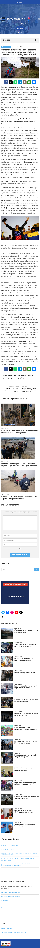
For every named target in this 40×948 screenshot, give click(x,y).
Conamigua (4, 900)
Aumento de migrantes (13, 375)
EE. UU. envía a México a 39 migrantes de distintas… (23, 659)
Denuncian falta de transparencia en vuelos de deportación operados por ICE (19, 498)
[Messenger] (34, 82)
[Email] (29, 82)
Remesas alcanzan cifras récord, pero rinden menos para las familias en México (17, 859)
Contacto (19, 2)
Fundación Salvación (7, 908)
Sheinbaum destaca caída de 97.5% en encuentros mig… (24, 811)
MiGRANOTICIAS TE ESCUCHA (9, 845)
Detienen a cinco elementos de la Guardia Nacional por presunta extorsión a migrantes (19, 854)
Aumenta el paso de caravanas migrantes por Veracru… (25, 645)
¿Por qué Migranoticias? (8, 849)
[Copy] (25, 82)
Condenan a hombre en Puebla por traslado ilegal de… (25, 770)
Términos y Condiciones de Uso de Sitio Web (13, 932)
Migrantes (24, 378)
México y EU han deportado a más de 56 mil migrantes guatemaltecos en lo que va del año (19, 465)
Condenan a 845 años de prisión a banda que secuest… (26, 700)
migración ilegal (14, 378)
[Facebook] (6, 82)
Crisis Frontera (27, 375)
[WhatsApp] (15, 82)
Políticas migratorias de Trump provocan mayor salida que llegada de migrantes (19, 432)
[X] (11, 82)
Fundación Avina (6, 904)
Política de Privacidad (7, 928)
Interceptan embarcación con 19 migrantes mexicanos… (25, 687)
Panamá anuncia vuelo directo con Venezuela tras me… (26, 797)
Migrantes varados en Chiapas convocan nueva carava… (25, 783)
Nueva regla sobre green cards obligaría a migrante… (25, 756)
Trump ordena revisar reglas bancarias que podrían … (24, 825)
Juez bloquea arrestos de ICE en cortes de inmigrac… (25, 673)
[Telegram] (20, 82)
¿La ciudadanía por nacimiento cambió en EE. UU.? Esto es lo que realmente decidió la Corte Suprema (19, 864)
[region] (20, 19)
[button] (20, 19)
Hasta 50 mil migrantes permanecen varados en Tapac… (25, 728)
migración (4, 378)
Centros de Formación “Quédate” (10, 892)
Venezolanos (6, 47)
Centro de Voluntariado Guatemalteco (12, 896)
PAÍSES (7, 40)
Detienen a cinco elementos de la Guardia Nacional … (26, 631)
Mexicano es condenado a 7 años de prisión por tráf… (26, 714)
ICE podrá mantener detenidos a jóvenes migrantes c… (25, 742)
